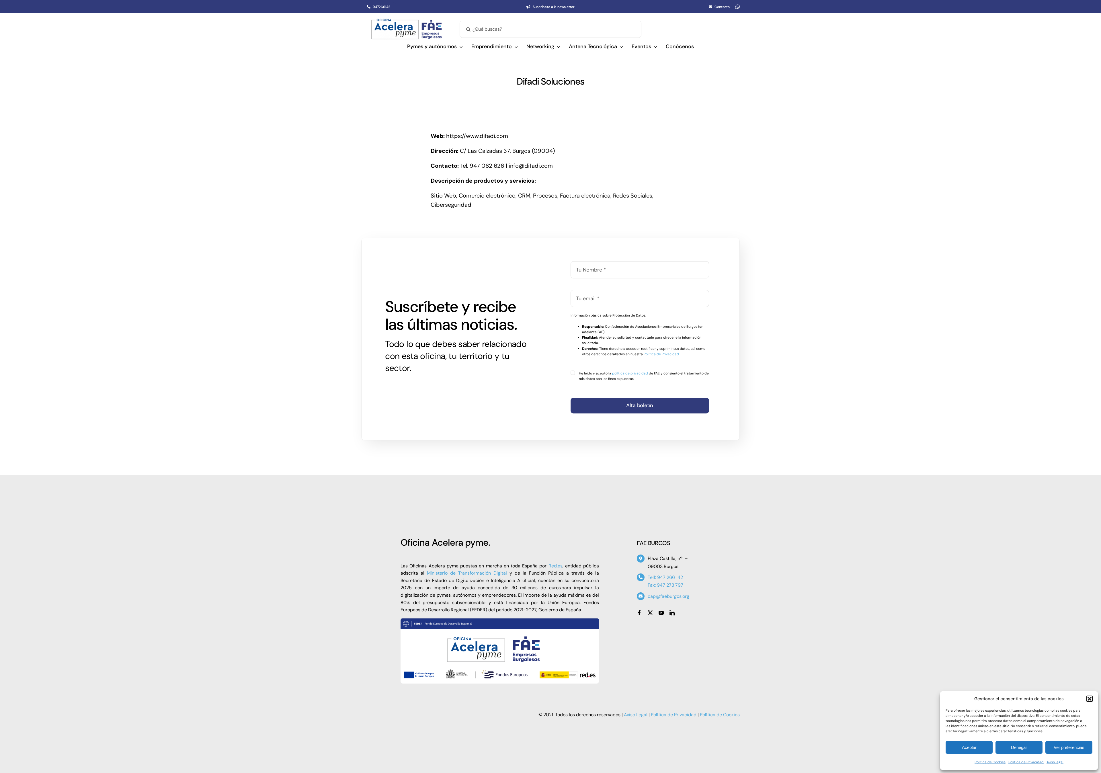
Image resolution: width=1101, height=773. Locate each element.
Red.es (555, 566)
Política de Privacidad (1026, 762)
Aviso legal (1055, 762)
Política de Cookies (990, 762)
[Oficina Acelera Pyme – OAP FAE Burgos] (406, 21)
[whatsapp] (737, 6)
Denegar (1019, 747)
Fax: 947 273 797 (665, 585)
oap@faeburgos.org (668, 596)
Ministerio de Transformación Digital (467, 573)
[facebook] (639, 612)
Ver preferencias (1069, 747)
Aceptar (969, 747)
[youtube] (661, 612)
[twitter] (650, 612)
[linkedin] (672, 612)
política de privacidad (630, 373)
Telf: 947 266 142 (665, 577)
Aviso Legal (635, 715)
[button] (1089, 699)
